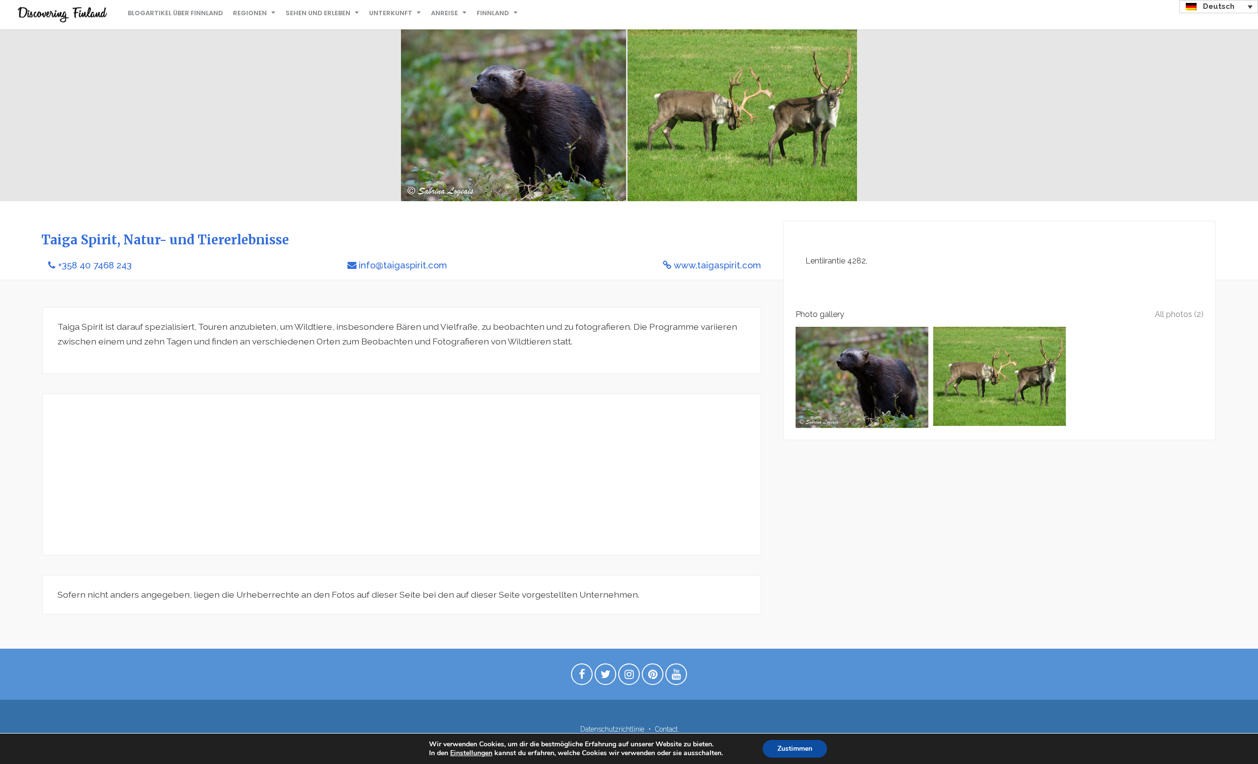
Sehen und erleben (318, 13)
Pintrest (652, 676)
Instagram (629, 676)
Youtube (676, 676)
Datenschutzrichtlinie (612, 729)
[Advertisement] (352, 474)
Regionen (250, 13)
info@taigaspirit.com (403, 265)
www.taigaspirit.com (717, 265)
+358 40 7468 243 (95, 265)
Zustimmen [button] (794, 748)
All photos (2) (1179, 314)
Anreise (444, 13)
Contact (666, 729)
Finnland (493, 13)
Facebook (582, 676)
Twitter (605, 676)
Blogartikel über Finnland (175, 13)
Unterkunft (390, 13)
